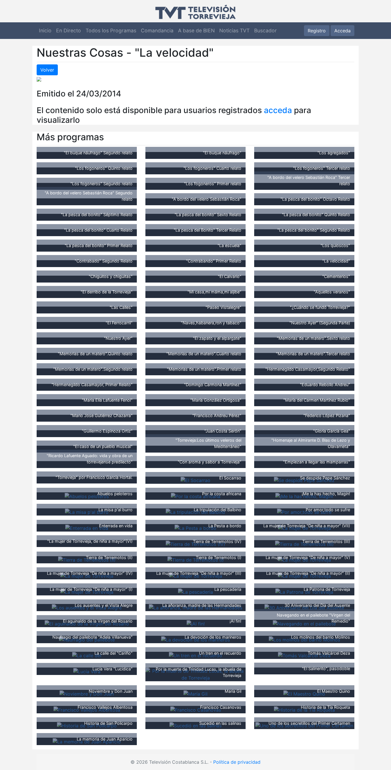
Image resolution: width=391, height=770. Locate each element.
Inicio (45, 30)
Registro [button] (317, 30)
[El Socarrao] (195, 480)
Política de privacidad (236, 762)
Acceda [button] (342, 30)
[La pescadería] (195, 591)
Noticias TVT (234, 30)
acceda (278, 110)
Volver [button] (47, 70)
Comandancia (157, 30)
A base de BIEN (196, 30)
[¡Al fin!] (196, 623)
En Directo (68, 30)
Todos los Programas (111, 30)
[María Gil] (195, 693)
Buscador (265, 30)
